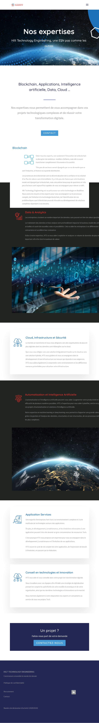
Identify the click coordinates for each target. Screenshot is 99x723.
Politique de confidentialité (14, 683)
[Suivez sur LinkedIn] (73, 692)
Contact (49, 133)
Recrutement (9, 691)
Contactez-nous (49, 642)
